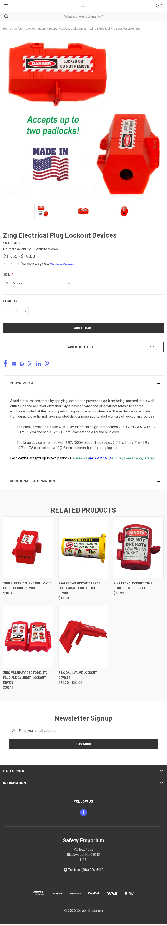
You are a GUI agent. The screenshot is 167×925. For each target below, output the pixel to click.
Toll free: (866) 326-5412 (85, 870)
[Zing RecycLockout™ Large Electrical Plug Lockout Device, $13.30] (83, 547)
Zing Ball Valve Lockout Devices (77, 675)
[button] (61, 264)
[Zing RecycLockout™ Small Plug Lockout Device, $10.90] (138, 547)
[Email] (14, 363)
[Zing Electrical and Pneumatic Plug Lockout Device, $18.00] (28, 547)
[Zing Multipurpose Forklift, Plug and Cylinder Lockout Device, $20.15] (28, 637)
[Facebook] (5, 363)
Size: (6, 274)
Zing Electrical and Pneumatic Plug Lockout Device (27, 585)
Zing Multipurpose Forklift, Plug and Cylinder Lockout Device (25, 678)
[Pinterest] (47, 363)
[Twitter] (30, 363)
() (161, 5)
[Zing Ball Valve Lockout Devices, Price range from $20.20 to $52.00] (83, 637)
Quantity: (10, 301)
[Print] (22, 363)
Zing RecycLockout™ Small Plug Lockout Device (135, 585)
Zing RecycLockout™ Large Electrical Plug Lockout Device (79, 588)
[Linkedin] (38, 363)
